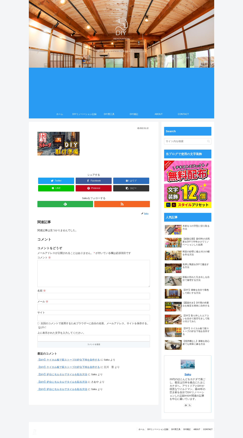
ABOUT (197, 429)
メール (42, 301)
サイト (41, 312)
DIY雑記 (187, 429)
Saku (187, 374)
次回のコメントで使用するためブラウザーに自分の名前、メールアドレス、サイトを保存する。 (95, 323)
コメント (44, 257)
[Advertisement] (121, 89)
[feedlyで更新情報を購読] (65, 204)
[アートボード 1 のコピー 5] (187, 207)
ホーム (141, 429)
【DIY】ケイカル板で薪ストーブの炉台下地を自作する (68, 359)
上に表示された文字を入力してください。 (61, 332)
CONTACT (208, 429)
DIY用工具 (175, 429)
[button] (208, 141)
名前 (41, 290)
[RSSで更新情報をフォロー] (122, 204)
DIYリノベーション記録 (157, 429)
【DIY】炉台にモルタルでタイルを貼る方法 (62, 374)
